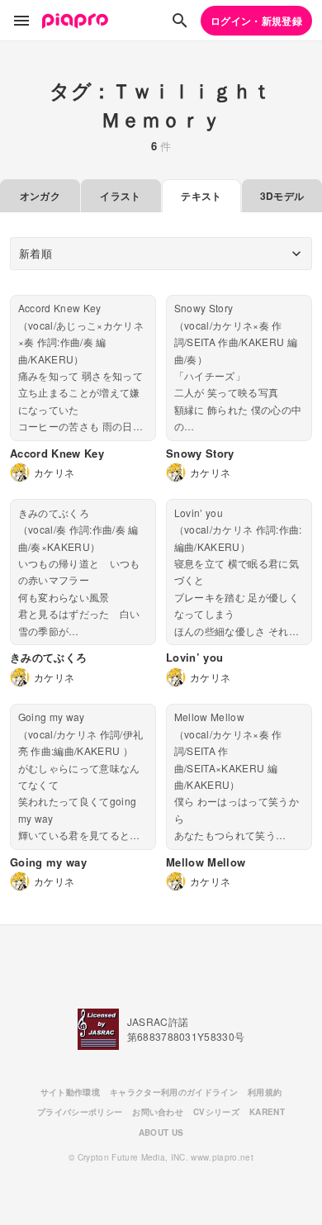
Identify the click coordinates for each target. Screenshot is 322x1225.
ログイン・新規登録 (256, 20)
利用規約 (265, 1092)
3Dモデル (282, 195)
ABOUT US (161, 1132)
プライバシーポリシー (79, 1112)
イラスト (120, 195)
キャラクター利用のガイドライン (174, 1092)
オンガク (40, 195)
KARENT (267, 1112)
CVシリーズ (216, 1112)
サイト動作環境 (70, 1092)
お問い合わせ (157, 1112)
